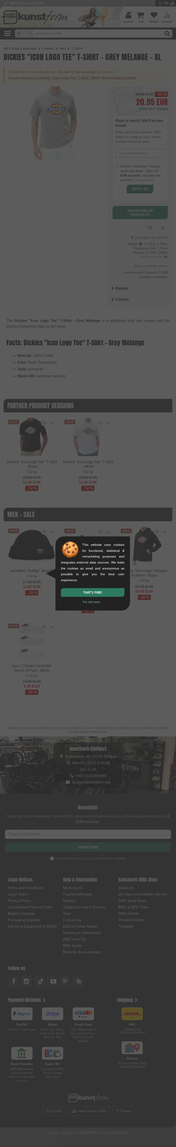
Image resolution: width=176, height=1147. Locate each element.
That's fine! (92, 592)
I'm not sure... (93, 602)
